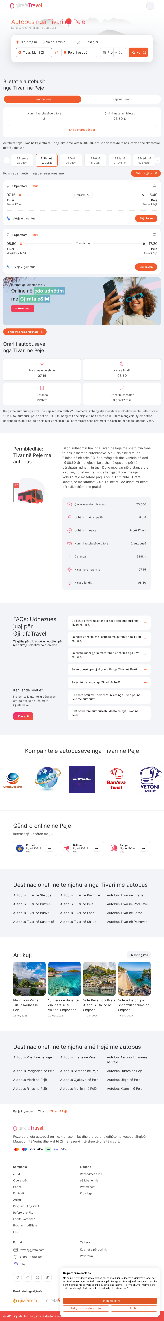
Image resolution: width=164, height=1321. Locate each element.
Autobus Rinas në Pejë (30, 1089)
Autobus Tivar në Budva (31, 913)
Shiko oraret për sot (82, 129)
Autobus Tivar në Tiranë (125, 895)
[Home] (26, 6)
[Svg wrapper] (25, 1301)
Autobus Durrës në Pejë (125, 1071)
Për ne (17, 1186)
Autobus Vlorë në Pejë (30, 1080)
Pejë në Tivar (121, 99)
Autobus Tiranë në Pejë (77, 1057)
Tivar (41, 1111)
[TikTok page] (47, 1277)
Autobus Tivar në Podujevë (127, 904)
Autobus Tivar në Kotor (124, 913)
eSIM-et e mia (89, 1180)
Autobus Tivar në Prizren (32, 904)
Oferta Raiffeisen (24, 1219)
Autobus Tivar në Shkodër (33, 895)
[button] (109, 623)
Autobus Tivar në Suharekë (33, 922)
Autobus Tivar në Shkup (78, 922)
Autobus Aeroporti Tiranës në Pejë (127, 1059)
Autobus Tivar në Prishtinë (80, 895)
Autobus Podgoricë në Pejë (33, 1071)
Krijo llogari (87, 1193)
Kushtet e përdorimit (93, 1249)
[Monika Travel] (13, 779)
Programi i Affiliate (25, 1225)
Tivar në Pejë (42, 99)
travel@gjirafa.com (32, 1250)
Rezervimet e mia (91, 1174)
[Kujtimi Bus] (82, 779)
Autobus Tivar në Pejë (76, 904)
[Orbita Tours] (47, 779)
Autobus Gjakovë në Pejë (79, 1080)
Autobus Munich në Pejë (78, 1089)
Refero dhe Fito (23, 1212)
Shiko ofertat (22, 308)
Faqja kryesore (23, 1111)
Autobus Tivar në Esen (77, 913)
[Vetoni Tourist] (151, 779)
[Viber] (15, 1264)
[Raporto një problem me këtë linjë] (154, 186)
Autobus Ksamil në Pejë (124, 1089)
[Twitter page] (37, 1277)
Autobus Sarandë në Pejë (79, 1071)
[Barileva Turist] (116, 779)
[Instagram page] (27, 1277)
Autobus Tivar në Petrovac (127, 922)
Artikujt (17, 1199)
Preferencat (87, 1186)
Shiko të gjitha (138, 955)
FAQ (16, 1231)
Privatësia (86, 1256)
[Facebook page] (17, 1277)
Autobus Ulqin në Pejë (123, 1080)
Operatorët (20, 1180)
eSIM (16, 1174)
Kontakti (23, 716)
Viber (23, 1264)
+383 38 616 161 (31, 1257)
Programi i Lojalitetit (26, 1206)
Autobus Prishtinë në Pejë (32, 1057)
